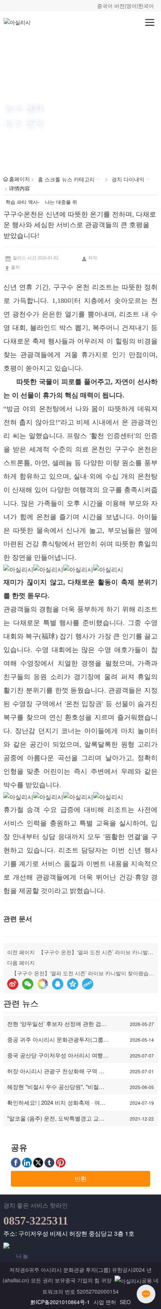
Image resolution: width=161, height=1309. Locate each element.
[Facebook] (16, 1162)
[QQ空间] (72, 984)
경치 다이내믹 (128, 179)
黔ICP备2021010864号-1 (60, 1302)
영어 (131, 5)
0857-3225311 (35, 1220)
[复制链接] (87, 984)
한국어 (146, 5)
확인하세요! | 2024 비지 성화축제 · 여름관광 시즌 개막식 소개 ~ (56, 1106)
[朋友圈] (42, 984)
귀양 (106, 1280)
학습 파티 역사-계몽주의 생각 (22, 203)
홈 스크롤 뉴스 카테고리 (66, 179)
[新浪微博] (12, 984)
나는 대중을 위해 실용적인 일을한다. (61, 203)
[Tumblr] (49, 1162)
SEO (125, 1302)
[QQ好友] (57, 984)
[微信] (27, 984)
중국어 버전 (111, 5)
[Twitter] (38, 1162)
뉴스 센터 (23, 107)
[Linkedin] (27, 1162)
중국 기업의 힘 (82, 1280)
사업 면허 (105, 1302)
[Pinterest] (61, 1162)
